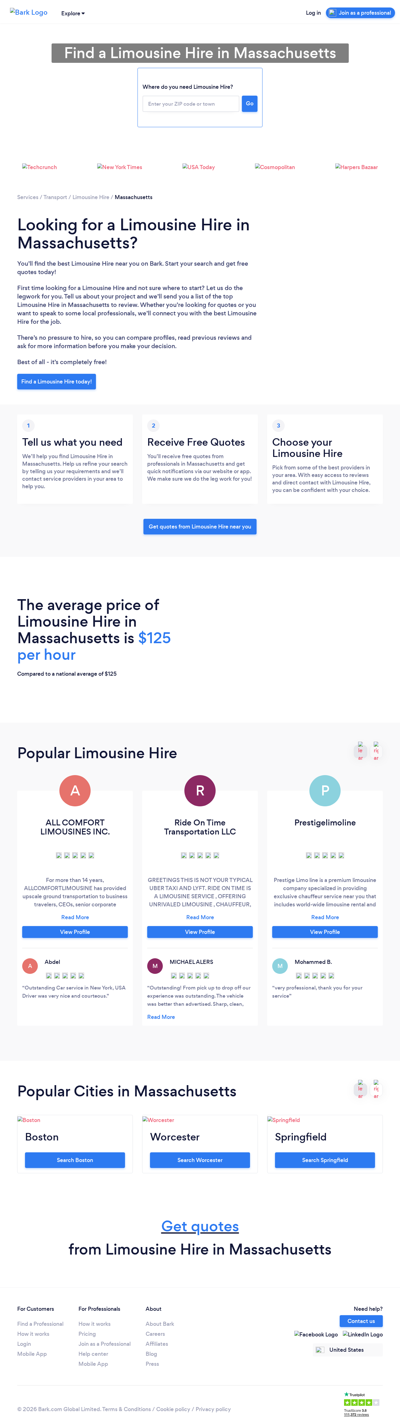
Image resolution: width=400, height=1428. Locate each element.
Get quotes (200, 1226)
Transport (55, 197)
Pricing (87, 1334)
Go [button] (249, 103)
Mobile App (32, 1354)
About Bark (160, 1324)
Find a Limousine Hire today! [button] (56, 381)
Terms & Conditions (126, 1409)
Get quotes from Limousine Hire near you (200, 526)
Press (152, 1364)
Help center (93, 1354)
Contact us (361, 1321)
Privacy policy (213, 1409)
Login (24, 1344)
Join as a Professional (104, 1344)
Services (27, 197)
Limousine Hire (90, 197)
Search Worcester (200, 1160)
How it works (33, 1334)
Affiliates (157, 1344)
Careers (155, 1334)
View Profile (75, 932)
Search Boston (75, 1160)
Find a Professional (40, 1324)
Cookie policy (173, 1409)
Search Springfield (325, 1160)
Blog (151, 1354)
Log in (313, 13)
